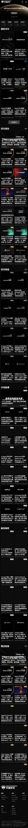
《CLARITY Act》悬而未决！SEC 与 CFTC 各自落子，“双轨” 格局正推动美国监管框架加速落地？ (21, 52)
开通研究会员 (14, 13)
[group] (3, 23)
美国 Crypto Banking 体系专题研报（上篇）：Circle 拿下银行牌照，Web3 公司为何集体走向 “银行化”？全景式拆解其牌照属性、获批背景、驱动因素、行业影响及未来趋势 (7, 52)
